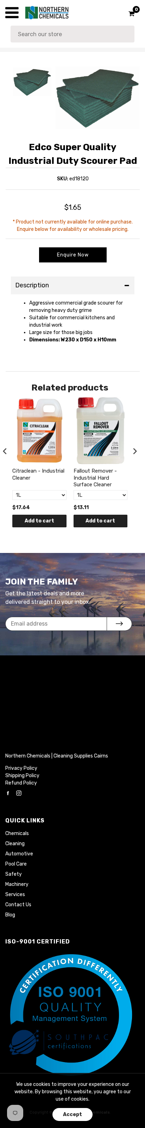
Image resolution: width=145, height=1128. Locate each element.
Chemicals (17, 833)
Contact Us (18, 905)
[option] (97, 97)
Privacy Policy (21, 768)
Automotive (19, 854)
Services (15, 894)
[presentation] (5, 451)
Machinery (17, 884)
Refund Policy (21, 783)
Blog (10, 915)
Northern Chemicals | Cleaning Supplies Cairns (56, 756)
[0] (129, 13)
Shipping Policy (22, 776)
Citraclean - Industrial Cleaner (38, 474)
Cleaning (15, 844)
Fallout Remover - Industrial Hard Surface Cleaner (95, 478)
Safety (13, 874)
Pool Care (16, 864)
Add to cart (39, 521)
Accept (72, 1114)
